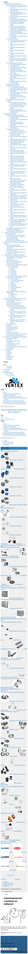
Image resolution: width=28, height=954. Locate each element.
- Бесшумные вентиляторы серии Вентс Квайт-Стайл (17, 156)
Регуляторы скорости (12, 338)
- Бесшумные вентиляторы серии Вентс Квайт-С (17, 182)
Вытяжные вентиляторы (13, 129)
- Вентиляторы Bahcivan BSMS (18, 58)
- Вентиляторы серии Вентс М (18, 139)
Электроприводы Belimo (13, 343)
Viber (10, 940)
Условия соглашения (6, 938)
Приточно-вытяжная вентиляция (13, 232)
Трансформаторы (11, 345)
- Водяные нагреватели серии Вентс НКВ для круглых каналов (18, 317)
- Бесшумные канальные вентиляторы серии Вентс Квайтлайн (17, 123)
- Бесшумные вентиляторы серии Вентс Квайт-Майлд (17, 151)
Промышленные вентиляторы (12, 3)
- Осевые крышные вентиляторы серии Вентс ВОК (18, 93)
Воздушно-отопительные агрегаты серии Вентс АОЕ (16, 252)
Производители (9, 349)
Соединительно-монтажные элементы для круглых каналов (17, 265)
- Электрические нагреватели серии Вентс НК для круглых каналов (18, 308)
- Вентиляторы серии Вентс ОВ (18, 40)
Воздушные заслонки (12, 328)
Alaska (8, 350)
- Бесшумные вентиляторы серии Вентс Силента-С (17, 185)
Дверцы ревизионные (12, 332)
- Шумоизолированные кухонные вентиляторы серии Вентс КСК (18, 71)
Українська (10, 367)
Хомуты (9, 331)
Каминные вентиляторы (13, 84)
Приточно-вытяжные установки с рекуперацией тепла (16, 237)
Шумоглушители (11, 324)
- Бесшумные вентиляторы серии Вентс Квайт (17, 134)
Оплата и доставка (9, 443)
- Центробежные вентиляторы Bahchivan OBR (18, 82)
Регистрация (10, 375)
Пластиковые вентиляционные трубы (17, 256)
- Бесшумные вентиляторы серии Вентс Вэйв (17, 204)
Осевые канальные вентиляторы (15, 115)
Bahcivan (9, 352)
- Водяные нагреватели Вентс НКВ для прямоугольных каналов (18, 321)
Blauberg (9, 353)
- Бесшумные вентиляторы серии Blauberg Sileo (17, 142)
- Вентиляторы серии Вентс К (18, 197)
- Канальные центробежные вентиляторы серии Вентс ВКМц (17, 23)
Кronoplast (9, 359)
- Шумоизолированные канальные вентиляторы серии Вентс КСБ (18, 33)
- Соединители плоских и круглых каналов (17, 281)
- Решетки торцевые (15, 287)
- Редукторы (13, 271)
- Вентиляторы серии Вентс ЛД (18, 171)
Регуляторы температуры (13, 341)
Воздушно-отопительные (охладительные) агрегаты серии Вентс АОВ (15, 246)
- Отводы (12, 295)
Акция (5, 440)
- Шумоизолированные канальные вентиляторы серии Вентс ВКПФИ (18, 111)
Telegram (15, 940)
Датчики (9, 339)
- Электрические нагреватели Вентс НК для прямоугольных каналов (18, 313)
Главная (6, 894)
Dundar (9, 355)
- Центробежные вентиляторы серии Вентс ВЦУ (18, 65)
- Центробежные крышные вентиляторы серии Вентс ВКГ (18, 87)
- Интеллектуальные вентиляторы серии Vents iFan (18, 179)
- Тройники (13, 270)
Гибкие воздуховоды (12, 260)
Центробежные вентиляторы (14, 63)
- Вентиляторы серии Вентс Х (18, 164)
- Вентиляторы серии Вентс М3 (18, 195)
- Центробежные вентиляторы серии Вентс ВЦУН (18, 67)
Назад (5, 362)
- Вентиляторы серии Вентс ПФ (18, 223)
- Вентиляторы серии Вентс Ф (18, 215)
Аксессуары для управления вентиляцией (16, 336)
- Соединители (14, 267)
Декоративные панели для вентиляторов (14, 300)
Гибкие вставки (11, 329)
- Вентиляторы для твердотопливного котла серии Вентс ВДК (18, 75)
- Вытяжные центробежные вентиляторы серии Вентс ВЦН (18, 29)
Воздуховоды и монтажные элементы (14, 254)
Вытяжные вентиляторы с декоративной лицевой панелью (15, 230)
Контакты (6, 445)
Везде (5, 392)
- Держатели (13, 274)
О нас (2, 936)
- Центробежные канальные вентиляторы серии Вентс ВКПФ (17, 107)
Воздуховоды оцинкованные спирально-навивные (14, 262)
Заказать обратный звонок (8, 419)
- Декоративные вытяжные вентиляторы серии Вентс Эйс (18, 131)
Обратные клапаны (12, 326)
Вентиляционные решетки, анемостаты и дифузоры (14, 303)
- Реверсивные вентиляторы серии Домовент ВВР (17, 221)
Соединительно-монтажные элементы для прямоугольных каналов (17, 276)
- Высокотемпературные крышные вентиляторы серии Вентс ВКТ (18, 97)
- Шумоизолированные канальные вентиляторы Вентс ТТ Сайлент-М (18, 13)
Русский (9, 366)
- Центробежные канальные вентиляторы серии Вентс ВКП (18, 103)
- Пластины (13, 273)
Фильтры (9, 325)
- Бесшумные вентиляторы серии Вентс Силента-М (17, 159)
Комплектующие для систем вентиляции (15, 298)
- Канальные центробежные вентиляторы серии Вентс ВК (18, 26)
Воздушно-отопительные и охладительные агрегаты (15, 242)
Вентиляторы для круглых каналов (16, 5)
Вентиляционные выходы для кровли (17, 333)
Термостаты (10, 342)
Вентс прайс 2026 (8, 442)
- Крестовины (13, 294)
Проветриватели (11, 233)
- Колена (12, 269)
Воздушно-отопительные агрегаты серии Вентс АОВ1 (16, 249)
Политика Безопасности (20, 936)
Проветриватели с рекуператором (16, 235)
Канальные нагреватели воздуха (15, 305)
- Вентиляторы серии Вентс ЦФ (18, 219)
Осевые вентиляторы (12, 39)
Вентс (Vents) (10, 356)
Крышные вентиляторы (13, 85)
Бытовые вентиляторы (10, 113)
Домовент (9, 357)
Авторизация (10, 374)
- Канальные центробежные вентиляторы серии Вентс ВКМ (18, 19)
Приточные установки (13, 239)
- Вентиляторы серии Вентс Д (18, 140)
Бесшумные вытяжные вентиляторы (16, 228)
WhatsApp (4, 940)
